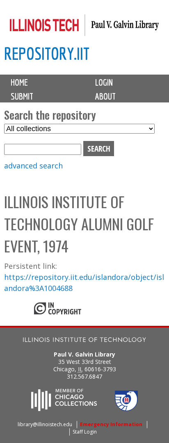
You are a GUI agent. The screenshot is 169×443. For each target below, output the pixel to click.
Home (19, 82)
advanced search (33, 165)
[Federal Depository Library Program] (126, 408)
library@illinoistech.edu (45, 424)
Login (104, 82)
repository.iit (46, 53)
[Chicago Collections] (64, 408)
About (105, 96)
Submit (22, 96)
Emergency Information (111, 424)
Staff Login (85, 431)
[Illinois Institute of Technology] (84, 341)
